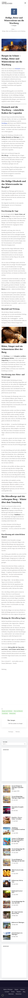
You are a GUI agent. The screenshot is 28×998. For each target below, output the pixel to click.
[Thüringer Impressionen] (7, 2)
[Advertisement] (14, 686)
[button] (2, 995)
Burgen (16, 989)
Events (12, 991)
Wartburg (4, 123)
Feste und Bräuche (18, 711)
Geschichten (5, 713)
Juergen (14, 25)
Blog (24, 991)
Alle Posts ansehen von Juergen (15, 723)
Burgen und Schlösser (7, 711)
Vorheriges (10, 731)
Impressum (11, 993)
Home (13, 29)
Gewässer (7, 991)
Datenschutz (19, 993)
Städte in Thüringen (8, 989)
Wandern (19, 991)
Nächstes (18, 731)
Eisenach (17, 68)
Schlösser (22, 989)
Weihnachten (12, 713)
